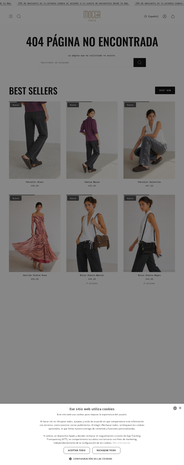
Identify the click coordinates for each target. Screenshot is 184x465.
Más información (121, 442)
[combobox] (175, 408)
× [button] (180, 408)
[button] (92, 459)
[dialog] (92, 434)
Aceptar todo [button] (77, 450)
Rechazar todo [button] (106, 450)
